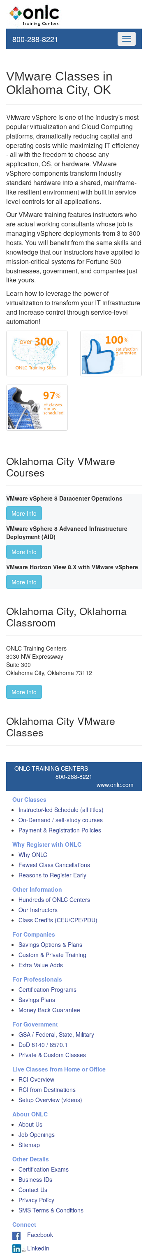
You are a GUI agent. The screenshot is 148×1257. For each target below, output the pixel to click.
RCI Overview (36, 1079)
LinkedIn (37, 1248)
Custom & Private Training (52, 955)
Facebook (37, 1234)
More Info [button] (24, 513)
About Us (30, 1124)
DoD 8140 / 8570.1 (43, 1044)
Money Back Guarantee (49, 1010)
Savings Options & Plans (50, 944)
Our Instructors (38, 910)
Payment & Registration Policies (59, 830)
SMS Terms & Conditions (50, 1210)
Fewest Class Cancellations (54, 865)
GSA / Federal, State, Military (56, 1034)
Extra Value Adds (40, 965)
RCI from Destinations (47, 1089)
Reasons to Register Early (52, 875)
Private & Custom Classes (52, 1055)
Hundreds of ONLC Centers (54, 899)
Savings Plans (36, 999)
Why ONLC (32, 854)
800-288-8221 (35, 39)
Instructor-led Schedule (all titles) (61, 809)
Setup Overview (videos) (50, 1100)
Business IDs (35, 1179)
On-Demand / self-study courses (60, 820)
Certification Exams (43, 1169)
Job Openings (36, 1134)
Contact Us (32, 1189)
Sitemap (29, 1145)
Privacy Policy (36, 1200)
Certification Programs (47, 989)
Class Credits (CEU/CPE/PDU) (57, 920)
